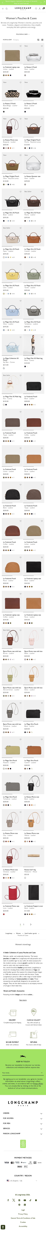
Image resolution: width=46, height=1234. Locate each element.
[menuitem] (22, 1180)
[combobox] (22, 1180)
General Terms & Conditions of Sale (23, 1218)
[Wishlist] (20, 46)
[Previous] (3, 54)
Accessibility (23, 1226)
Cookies (23, 1222)
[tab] (7, 64)
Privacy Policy (38, 1084)
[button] (6, 8)
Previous (3, 2)
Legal (23, 1210)
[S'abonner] (42, 1072)
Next (41, 2)
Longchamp (8, 933)
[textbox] (15, 1180)
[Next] (21, 54)
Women (18, 933)
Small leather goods (31, 933)
